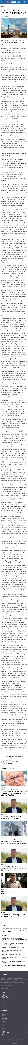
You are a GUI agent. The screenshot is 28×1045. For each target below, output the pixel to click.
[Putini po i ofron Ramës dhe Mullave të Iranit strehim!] (14, 805)
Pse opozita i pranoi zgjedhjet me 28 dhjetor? (13, 915)
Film (14, 1017)
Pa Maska (3, 912)
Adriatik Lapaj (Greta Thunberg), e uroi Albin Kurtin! (14, 958)
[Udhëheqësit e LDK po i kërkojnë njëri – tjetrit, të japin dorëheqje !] (14, 855)
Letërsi (14, 1025)
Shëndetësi (14, 1031)
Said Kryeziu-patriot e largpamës (11, 954)
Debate (4, 1014)
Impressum (5, 994)
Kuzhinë (14, 1021)
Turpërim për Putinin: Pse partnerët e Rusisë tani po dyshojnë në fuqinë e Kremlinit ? (13, 842)
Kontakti (4, 995)
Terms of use (5, 997)
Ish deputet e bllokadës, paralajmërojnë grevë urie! (13, 966)
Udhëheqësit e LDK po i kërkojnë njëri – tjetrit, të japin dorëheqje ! (13, 868)
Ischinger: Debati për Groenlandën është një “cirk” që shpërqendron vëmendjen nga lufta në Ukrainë (14, 792)
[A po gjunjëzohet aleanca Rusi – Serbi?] (14, 880)
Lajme (3, 1022)
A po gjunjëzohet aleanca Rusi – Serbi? (13, 892)
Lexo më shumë (4, 988)
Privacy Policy (5, 996)
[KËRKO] (26, 2)
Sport (14, 1034)
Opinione (3, 787)
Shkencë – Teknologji (14, 1032)
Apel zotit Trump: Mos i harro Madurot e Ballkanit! (13, 962)
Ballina (3, 992)
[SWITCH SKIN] (24, 2)
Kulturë (14, 1020)
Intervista (14, 1018)
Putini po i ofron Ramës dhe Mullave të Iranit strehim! (12, 817)
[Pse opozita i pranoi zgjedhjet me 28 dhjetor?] (14, 903)
